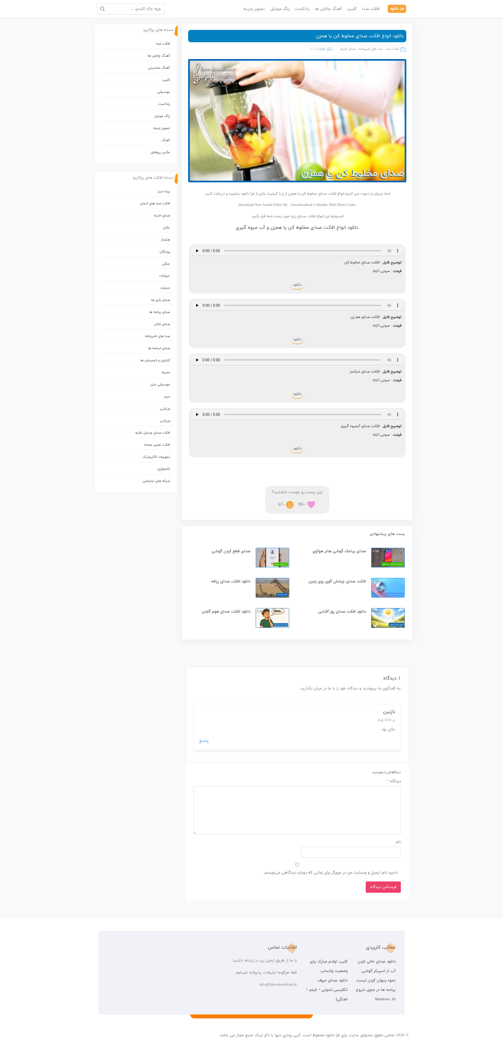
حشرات (165, 288)
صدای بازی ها (160, 300)
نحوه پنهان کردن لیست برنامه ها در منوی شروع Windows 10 (376, 990)
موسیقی (163, 92)
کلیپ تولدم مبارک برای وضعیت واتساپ (328, 966)
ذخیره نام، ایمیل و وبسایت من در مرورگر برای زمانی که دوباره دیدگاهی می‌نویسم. (331, 872)
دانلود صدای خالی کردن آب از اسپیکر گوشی (377, 966)
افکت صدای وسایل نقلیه (152, 433)
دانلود (297, 284)
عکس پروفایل (160, 152)
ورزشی (165, 408)
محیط (166, 372)
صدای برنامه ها (159, 312)
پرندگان (165, 251)
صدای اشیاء (348, 49)
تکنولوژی (163, 469)
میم (167, 396)
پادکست (302, 9)
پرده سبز (164, 191)
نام (398, 842)
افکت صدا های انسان (155, 203)
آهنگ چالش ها (328, 9)
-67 (281, 504)
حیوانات (164, 276)
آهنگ (165, 140)
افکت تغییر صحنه (157, 445)
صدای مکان (162, 324)
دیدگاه (394, 781)
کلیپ (352, 9)
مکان (166, 227)
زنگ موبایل (279, 9)
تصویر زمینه (254, 9)
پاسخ (204, 741)
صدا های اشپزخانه (370, 49)
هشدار (165, 239)
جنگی (166, 264)
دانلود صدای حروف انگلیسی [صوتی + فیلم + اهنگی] (326, 990)
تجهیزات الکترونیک (156, 457)
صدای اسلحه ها (159, 348)
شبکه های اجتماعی (156, 481)
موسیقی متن (160, 384)
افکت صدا (371, 9)
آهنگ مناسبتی (159, 68)
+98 (301, 504)
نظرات (321, 49)
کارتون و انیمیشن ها (155, 360)
